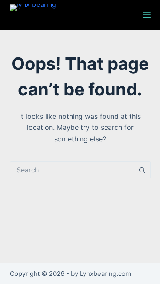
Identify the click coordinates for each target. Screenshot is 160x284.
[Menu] (147, 15)
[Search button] (142, 169)
